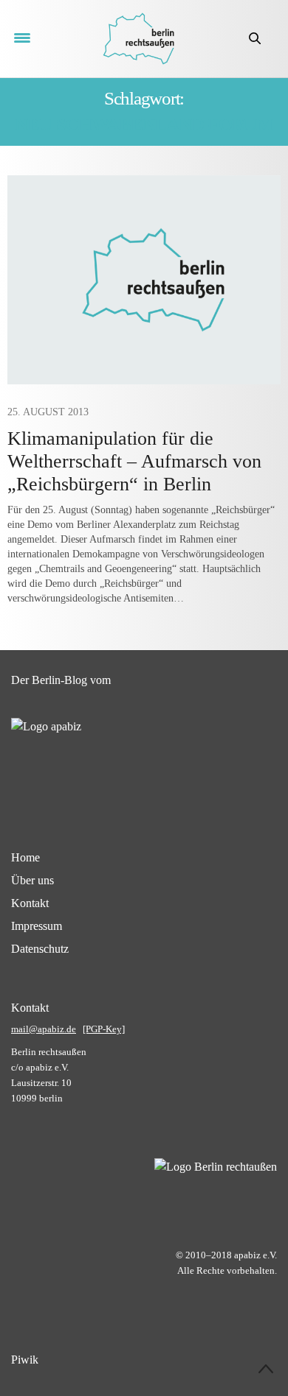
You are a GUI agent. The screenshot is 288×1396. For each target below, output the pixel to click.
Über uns (32, 880)
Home (25, 857)
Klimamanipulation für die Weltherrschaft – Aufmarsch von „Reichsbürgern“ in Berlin (134, 461)
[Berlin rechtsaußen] (138, 38)
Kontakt (30, 903)
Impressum (36, 926)
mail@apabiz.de (43, 1028)
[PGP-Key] (104, 1028)
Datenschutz (40, 948)
